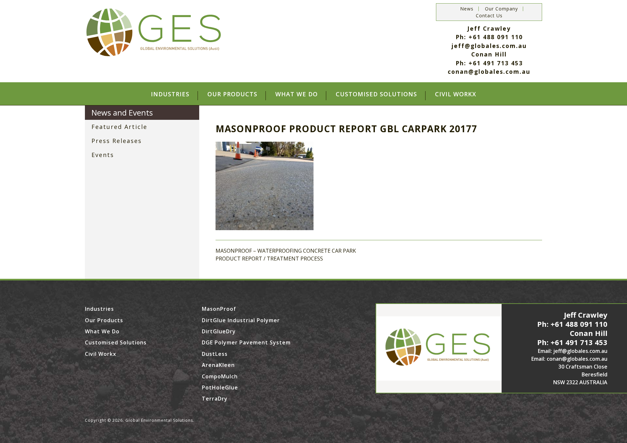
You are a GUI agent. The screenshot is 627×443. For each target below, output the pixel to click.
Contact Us (489, 15)
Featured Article (119, 127)
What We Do (296, 94)
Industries (170, 94)
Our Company (501, 9)
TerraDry (215, 398)
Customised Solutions (376, 94)
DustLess (215, 353)
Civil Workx (455, 94)
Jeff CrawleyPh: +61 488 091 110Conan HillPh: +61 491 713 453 (572, 328)
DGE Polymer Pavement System (246, 342)
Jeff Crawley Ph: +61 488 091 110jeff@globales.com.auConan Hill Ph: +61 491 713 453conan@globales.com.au (489, 49)
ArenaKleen (218, 365)
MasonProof (219, 308)
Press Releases (116, 141)
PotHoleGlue (220, 387)
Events (102, 155)
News (467, 9)
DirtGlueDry (219, 331)
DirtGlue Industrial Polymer (241, 320)
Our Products (232, 94)
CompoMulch (220, 376)
